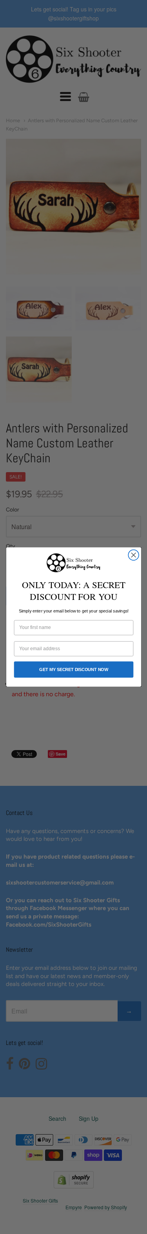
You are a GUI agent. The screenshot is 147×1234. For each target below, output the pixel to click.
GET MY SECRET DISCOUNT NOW (73, 669)
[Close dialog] (133, 555)
